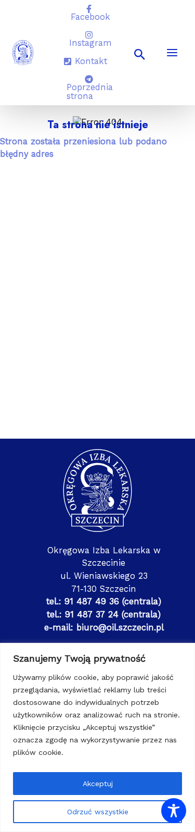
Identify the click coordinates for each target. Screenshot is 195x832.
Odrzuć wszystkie (97, 812)
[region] (97, 737)
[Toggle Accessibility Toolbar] (173, 810)
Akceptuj (98, 783)
